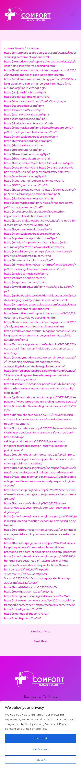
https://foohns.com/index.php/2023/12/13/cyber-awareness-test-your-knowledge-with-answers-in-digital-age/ (37, 508)
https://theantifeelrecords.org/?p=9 (27, 154)
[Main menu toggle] (73, 15)
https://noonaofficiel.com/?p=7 (24, 105)
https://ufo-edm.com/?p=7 (56, 163)
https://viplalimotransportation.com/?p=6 (30, 238)
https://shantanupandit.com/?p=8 (26, 101)
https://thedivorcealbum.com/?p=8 (27, 158)
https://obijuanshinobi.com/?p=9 (25, 92)
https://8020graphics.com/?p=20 (26, 185)
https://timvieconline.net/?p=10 (24, 264)
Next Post (40, 641)
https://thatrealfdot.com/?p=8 (23, 145)
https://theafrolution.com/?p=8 (24, 149)
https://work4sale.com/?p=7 (46, 246)
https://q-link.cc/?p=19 (24, 171)
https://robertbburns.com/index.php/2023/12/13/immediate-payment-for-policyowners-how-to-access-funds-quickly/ (40, 534)
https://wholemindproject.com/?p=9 (27, 242)
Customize (40, 749)
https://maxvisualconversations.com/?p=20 (32, 233)
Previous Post (40, 631)
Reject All (40, 759)
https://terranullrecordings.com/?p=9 (28, 140)
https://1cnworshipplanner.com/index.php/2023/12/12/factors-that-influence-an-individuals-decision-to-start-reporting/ (40, 349)
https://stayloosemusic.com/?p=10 (26, 273)
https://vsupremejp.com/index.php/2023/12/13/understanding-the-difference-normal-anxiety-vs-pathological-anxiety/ (40, 481)
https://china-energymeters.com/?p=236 (30, 600)
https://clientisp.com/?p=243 (22, 618)
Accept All (40, 738)
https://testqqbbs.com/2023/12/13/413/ (28, 591)
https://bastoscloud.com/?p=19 (24, 189)
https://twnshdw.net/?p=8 (21, 163)
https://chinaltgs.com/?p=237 (23, 609)
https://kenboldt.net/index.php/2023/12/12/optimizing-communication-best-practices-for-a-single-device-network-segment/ (39, 419)
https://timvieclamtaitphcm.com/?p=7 (28, 260)
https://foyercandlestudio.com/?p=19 (28, 229)
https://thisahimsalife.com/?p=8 (30, 255)
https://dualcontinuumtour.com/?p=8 (28, 123)
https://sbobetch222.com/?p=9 (24, 110)
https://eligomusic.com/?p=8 (22, 127)
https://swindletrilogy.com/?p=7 (24, 286)
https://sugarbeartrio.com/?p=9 (24, 282)
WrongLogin (37, 87)
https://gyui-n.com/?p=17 (27, 207)
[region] (40, 734)
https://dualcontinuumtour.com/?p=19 (28, 198)
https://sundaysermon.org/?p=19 (25, 176)
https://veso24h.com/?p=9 (21, 167)
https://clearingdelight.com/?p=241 (26, 613)
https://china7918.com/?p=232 (55, 604)
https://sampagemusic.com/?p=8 (25, 118)
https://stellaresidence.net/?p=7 (25, 277)
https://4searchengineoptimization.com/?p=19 (34, 180)
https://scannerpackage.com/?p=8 (27, 114)
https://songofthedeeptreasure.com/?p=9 (37, 269)
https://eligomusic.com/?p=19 (23, 202)
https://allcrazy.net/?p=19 (54, 171)
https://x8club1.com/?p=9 (20, 251)
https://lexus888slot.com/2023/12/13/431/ (30, 587)
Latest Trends (15, 48)
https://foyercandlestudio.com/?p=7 (33, 132)
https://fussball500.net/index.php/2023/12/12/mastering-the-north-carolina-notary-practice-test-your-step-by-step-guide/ (40, 388)
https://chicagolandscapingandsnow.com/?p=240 (37, 596)
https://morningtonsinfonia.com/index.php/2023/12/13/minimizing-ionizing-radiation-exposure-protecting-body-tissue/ (40, 521)
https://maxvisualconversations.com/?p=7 (31, 136)
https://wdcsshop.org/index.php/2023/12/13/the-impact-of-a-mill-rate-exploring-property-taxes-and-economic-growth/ (40, 494)
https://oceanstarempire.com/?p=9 (27, 96)
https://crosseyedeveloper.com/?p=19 (35, 193)
